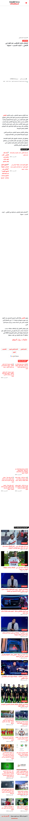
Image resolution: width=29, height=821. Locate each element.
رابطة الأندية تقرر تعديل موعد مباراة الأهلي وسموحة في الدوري (8, 738)
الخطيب (4, 349)
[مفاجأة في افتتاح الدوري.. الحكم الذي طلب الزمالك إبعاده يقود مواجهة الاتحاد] (21, 785)
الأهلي (4, 115)
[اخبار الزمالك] (14, 3)
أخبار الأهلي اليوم (13, 349)
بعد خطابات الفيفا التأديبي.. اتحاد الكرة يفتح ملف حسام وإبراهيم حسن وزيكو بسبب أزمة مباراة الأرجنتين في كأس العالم (8, 755)
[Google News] (14, 356)
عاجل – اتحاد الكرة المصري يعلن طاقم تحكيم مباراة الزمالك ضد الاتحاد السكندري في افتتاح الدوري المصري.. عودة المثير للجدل (8, 773)
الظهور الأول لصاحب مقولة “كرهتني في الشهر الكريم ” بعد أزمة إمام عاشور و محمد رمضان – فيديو (19, 167)
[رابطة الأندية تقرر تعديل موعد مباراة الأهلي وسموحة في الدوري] (7, 732)
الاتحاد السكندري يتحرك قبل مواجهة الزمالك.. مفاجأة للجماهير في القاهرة (22, 754)
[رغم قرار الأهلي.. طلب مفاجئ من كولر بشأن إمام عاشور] (5, 157)
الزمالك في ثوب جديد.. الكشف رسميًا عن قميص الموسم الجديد (21, 739)
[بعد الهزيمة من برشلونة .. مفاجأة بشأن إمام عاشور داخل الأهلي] (7, 801)
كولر (14, 352)
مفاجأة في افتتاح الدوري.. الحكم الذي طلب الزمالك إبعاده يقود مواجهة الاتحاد (22, 793)
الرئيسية (25, 37)
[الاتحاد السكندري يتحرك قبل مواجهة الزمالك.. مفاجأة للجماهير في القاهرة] (21, 747)
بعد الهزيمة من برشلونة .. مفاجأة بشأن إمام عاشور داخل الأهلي (8, 808)
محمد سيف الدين (23, 78)
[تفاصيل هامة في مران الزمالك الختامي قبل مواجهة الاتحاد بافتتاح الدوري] (21, 715)
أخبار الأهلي (23, 349)
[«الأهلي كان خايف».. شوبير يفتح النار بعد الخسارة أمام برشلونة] (21, 801)
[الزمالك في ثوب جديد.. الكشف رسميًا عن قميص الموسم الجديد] (21, 732)
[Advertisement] (14, 21)
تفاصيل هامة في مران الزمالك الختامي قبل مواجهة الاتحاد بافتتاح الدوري (22, 723)
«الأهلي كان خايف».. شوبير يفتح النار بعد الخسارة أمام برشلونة (22, 808)
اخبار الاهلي (21, 37)
